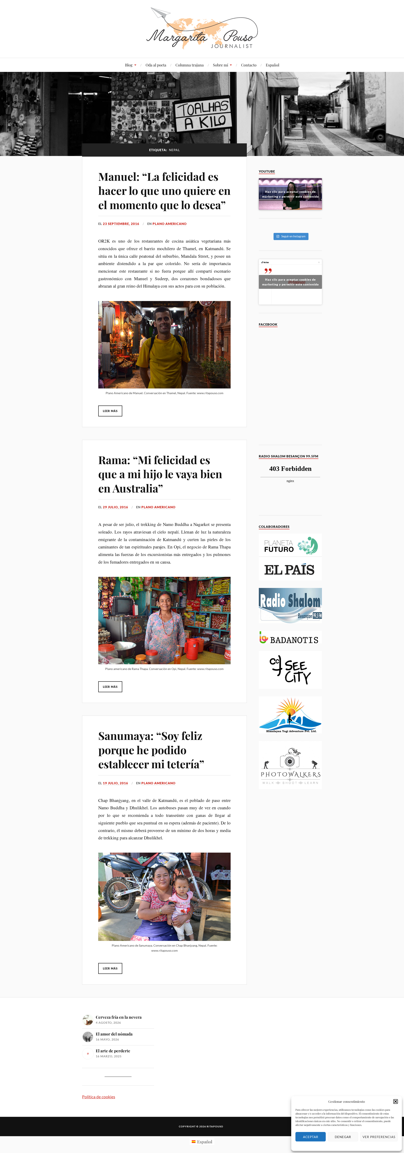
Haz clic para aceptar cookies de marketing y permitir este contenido (290, 194)
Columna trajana (189, 64)
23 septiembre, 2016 (121, 224)
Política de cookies (98, 1096)
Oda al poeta (156, 64)
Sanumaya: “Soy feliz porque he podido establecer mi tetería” (151, 749)
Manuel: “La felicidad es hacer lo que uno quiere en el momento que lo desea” (164, 190)
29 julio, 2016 (115, 507)
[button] (395, 1101)
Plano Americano (170, 224)
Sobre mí (220, 64)
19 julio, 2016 (115, 783)
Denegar (343, 1137)
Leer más (110, 411)
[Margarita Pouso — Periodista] (202, 28)
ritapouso (215, 1126)
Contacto (248, 64)
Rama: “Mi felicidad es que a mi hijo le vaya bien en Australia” (160, 473)
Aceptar (310, 1137)
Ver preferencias (379, 1137)
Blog (129, 64)
